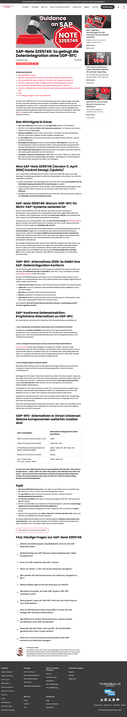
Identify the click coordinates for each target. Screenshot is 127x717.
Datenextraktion (75, 221)
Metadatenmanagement (32, 686)
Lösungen (35, 7)
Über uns (44, 7)
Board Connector (7, 687)
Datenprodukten (25, 274)
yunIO (3, 699)
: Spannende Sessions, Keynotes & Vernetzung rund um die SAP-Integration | (63, 2)
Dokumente (50, 707)
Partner (48, 674)
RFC (20, 112)
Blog (47, 700)
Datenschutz (98, 705)
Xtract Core (5, 679)
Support (87, 7)
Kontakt (95, 7)
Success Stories (51, 677)
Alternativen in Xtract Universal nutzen (32, 530)
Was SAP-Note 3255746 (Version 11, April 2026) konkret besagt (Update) (45, 78)
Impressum (108, 705)
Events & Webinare (52, 704)
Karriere (26, 704)
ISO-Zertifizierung (52, 688)
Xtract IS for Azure (7, 691)
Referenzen (50, 681)
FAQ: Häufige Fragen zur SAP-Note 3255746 (34, 96)
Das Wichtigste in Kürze (27, 75)
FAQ (25, 707)
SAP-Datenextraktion (31, 679)
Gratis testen (107, 7)
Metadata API (6, 702)
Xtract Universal (22, 347)
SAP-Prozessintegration (32, 675)
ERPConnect (5, 683)
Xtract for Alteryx (7, 676)
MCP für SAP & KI (29, 672)
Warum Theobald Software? (60, 7)
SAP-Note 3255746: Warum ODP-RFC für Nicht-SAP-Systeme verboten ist (45, 80)
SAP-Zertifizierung (52, 684)
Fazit (20, 93)
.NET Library (27, 682)
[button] (25, 7)
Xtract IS (4, 695)
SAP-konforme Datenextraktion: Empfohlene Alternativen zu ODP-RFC (44, 85)
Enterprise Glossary (8, 710)
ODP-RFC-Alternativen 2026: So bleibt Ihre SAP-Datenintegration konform (45, 83)
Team (26, 700)
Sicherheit (116, 705)
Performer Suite (6, 706)
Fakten (123, 705)
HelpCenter (72, 679)
